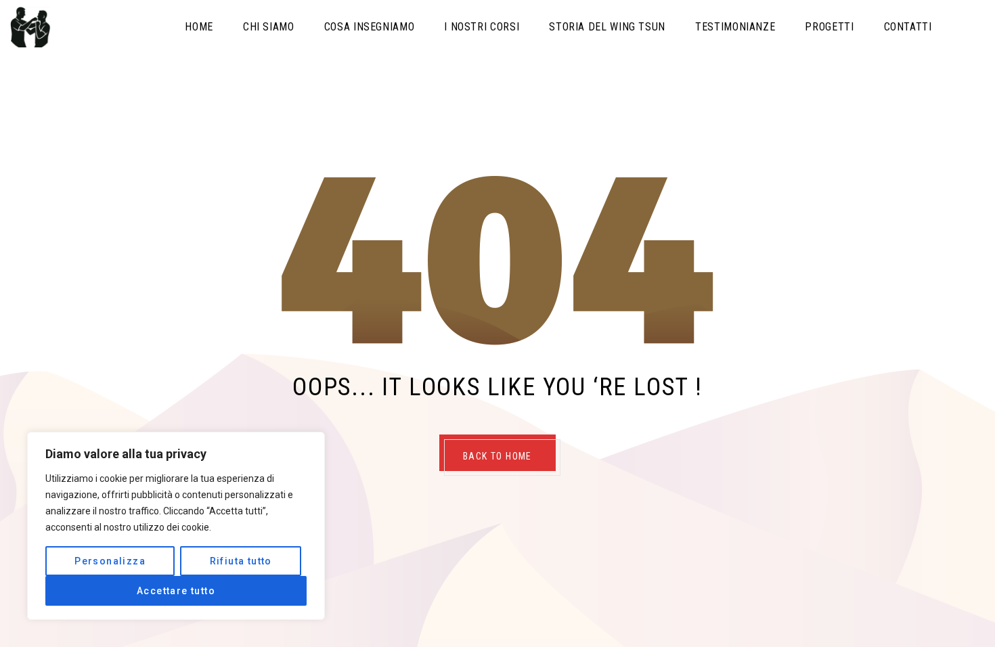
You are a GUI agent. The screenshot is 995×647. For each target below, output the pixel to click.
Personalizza (110, 561)
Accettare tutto (176, 590)
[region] (176, 526)
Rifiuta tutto (241, 561)
